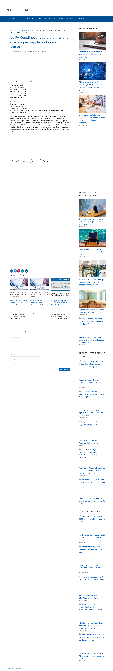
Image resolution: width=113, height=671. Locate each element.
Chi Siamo (8, 2)
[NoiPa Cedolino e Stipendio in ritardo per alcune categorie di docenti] (39, 306)
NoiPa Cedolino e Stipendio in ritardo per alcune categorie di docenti (39, 316)
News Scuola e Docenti (46, 19)
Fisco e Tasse (28, 19)
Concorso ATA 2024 (66, 19)
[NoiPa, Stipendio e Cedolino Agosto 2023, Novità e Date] (60, 284)
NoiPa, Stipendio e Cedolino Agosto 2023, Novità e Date (60, 294)
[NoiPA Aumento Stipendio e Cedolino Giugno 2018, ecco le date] (39, 284)
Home (12, 30)
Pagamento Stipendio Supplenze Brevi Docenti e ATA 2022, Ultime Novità (59, 317)
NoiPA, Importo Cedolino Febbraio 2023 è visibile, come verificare (18, 317)
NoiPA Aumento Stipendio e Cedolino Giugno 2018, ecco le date (39, 294)
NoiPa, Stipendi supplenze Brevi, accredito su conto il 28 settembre (18, 294)
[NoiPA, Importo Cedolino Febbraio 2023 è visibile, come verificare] (19, 306)
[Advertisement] (40, 66)
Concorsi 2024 (13, 19)
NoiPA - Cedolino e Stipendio (24, 30)
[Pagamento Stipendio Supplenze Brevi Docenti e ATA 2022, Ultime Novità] (60, 306)
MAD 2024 (82, 19)
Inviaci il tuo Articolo (42, 2)
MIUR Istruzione (17, 9)
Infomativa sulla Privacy (28, 2)
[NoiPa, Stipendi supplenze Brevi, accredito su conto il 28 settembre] (19, 284)
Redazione (16, 2)
